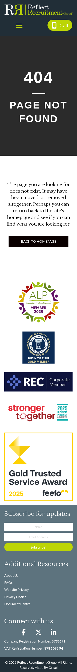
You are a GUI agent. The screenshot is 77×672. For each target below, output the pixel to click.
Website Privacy (16, 589)
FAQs (8, 582)
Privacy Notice (15, 597)
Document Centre (17, 604)
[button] (59, 25)
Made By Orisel (46, 667)
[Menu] (19, 25)
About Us (11, 575)
